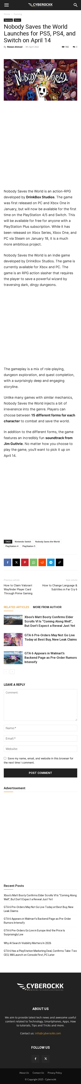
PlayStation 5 (28, 546)
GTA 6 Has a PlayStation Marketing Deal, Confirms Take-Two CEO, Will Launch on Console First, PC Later (40, 952)
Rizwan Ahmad (14, 46)
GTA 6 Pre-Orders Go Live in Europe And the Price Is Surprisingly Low (34, 932)
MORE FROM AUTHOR (47, 607)
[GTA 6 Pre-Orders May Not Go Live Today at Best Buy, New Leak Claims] (13, 639)
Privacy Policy (55, 1072)
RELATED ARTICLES (16, 607)
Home (7, 14)
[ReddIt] (42, 562)
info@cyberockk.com (48, 1033)
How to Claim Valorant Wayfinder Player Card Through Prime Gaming (18, 589)
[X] (16, 562)
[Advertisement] (40, 146)
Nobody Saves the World (47, 541)
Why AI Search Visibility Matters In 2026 (27, 943)
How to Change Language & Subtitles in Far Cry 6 (59, 587)
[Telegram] (51, 562)
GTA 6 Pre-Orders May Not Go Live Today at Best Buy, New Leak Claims (38, 909)
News (17, 20)
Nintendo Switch (23, 541)
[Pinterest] (25, 562)
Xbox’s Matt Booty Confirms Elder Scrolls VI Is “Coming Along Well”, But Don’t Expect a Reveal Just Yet (49, 621)
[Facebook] (7, 562)
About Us (24, 1072)
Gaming (18, 14)
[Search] (75, 5)
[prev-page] (6, 671)
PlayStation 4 (11, 546)
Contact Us (38, 1072)
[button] (6, 5)
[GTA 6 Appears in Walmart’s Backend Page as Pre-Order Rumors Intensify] (13, 657)
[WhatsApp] (33, 562)
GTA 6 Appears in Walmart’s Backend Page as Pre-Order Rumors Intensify (50, 657)
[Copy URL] (59, 562)
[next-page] (12, 671)
